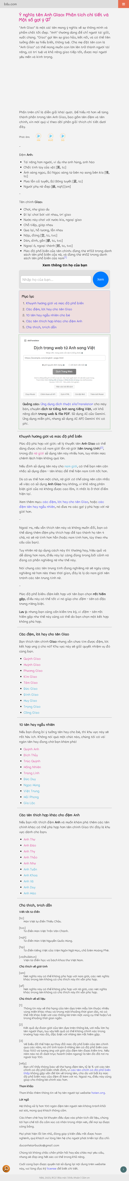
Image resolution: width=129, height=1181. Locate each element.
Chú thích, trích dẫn (41, 327)
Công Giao (31, 712)
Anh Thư (29, 839)
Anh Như (30, 863)
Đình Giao (31, 694)
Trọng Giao (32, 706)
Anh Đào (30, 845)
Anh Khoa (31, 875)
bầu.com (10, 4)
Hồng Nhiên (32, 767)
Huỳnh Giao (32, 664)
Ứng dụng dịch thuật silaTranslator (67, 404)
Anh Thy (29, 851)
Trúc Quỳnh (32, 761)
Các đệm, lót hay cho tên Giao (49, 309)
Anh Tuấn (30, 869)
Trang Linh (31, 773)
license (51, 1168)
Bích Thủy (31, 755)
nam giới (70, 466)
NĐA (41, 1177)
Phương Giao (33, 670)
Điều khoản (74, 1177)
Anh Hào (30, 893)
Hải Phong (31, 797)
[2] (101, 447)
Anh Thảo (30, 857)
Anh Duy (29, 887)
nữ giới (39, 453)
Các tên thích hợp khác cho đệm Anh (54, 321)
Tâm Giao (31, 682)
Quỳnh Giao (32, 658)
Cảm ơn (86, 1177)
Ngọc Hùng (32, 785)
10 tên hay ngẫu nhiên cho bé (48, 315)
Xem (100, 279)
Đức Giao (30, 688)
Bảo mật (62, 1177)
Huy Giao (30, 700)
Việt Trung (31, 791)
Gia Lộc (29, 803)
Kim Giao (30, 676)
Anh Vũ (29, 881)
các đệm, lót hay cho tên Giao (65, 502)
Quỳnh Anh (31, 749)
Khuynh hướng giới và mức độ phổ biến (55, 303)
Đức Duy (30, 779)
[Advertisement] (64, 84)
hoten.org (98, 1093)
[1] (65, 257)
